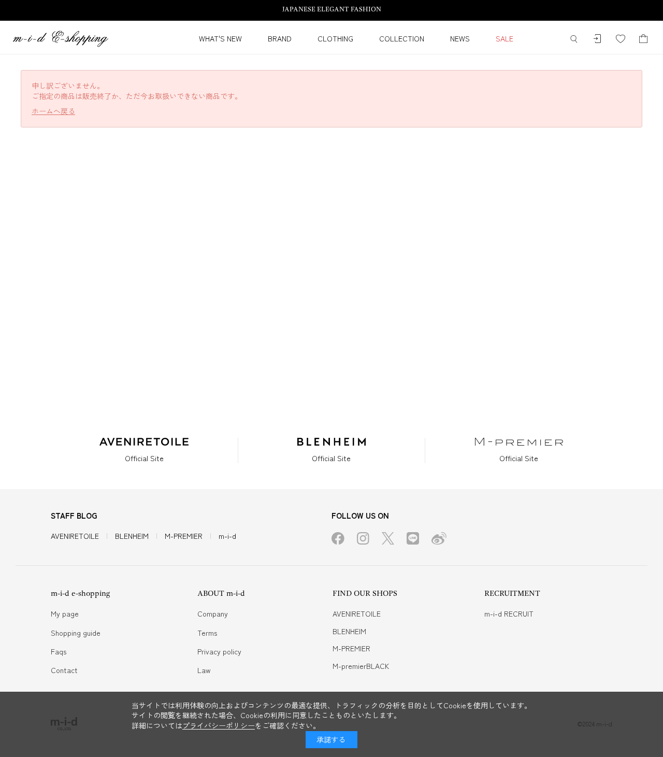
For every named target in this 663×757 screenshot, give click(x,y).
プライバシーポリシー (218, 725)
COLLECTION (401, 38)
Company (212, 613)
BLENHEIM (132, 536)
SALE (504, 38)
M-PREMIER (184, 536)
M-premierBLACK (361, 666)
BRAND (280, 38)
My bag (643, 39)
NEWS (460, 38)
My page (65, 613)
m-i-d (227, 536)
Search (573, 39)
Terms (207, 632)
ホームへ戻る (53, 111)
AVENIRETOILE (75, 536)
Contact (64, 670)
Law (204, 670)
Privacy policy (219, 651)
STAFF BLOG (74, 515)
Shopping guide (75, 632)
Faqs (58, 651)
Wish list (620, 39)
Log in (596, 39)
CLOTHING (335, 38)
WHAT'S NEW (220, 38)
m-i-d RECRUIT (509, 613)
